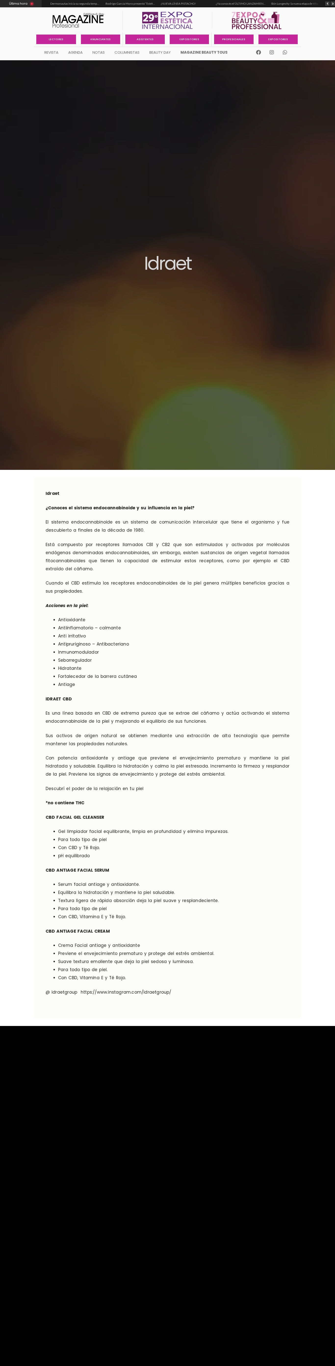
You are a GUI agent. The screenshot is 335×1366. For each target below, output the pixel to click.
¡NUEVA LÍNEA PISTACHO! (145, 3)
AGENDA (75, 52)
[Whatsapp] (285, 52)
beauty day (160, 52)
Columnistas (127, 52)
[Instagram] (271, 52)
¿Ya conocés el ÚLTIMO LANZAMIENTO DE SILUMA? (216, 3)
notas (98, 52)
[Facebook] (258, 52)
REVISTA (51, 52)
